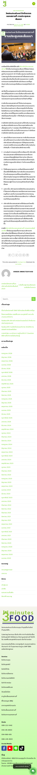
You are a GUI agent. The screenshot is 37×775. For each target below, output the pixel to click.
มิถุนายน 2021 (6, 520)
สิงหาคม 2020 (6, 543)
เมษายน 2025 (6, 410)
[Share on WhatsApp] (9, 255)
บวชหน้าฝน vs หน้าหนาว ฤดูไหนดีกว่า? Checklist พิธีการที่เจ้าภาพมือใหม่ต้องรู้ (17, 334)
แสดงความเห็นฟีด (7, 592)
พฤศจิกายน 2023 (7, 463)
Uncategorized (18, 10)
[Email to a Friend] (20, 255)
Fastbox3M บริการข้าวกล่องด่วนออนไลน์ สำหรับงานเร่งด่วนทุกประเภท (18, 321)
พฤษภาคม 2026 (7, 361)
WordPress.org (6, 596)
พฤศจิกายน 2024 (7, 429)
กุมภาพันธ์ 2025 (6, 418)
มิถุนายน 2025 (6, 403)
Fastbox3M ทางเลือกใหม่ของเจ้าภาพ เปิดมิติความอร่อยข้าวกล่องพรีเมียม (17, 328)
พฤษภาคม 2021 (6, 524)
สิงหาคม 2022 (6, 509)
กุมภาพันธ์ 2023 (6, 497)
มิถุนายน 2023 (6, 482)
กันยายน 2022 (6, 505)
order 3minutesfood (22, 25)
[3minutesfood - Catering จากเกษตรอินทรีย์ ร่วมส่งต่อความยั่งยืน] (4, 3)
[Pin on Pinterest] (23, 255)
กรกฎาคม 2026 (6, 353)
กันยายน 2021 (6, 512)
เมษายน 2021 (5, 528)
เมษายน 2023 (6, 490)
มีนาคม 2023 (5, 493)
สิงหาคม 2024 (6, 440)
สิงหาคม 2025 (6, 395)
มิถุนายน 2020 (6, 550)
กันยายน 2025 (6, 391)
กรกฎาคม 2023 (6, 478)
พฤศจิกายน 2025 (7, 384)
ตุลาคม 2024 (5, 433)
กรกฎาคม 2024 (6, 444)
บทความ (4, 573)
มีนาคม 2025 (5, 414)
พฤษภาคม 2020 (7, 554)
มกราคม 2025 (6, 421)
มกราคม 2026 (6, 376)
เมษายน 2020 (6, 558)
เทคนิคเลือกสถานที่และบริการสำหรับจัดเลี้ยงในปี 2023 (9, 286)
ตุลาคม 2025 (5, 387)
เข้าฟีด (3, 589)
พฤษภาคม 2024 (6, 452)
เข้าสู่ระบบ (4, 585)
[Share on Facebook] (13, 255)
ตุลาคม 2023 (5, 467)
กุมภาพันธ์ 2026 (6, 372)
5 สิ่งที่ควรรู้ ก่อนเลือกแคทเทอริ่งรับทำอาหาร (27, 286)
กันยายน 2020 (6, 539)
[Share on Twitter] (16, 255)
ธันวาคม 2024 (6, 425)
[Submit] (34, 299)
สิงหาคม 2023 (6, 475)
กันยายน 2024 (6, 437)
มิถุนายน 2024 (6, 448)
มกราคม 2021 (6, 535)
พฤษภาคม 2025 (6, 406)
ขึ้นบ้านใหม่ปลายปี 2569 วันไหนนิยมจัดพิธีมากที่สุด (18, 310)
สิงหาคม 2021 (6, 516)
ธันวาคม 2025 (6, 380)
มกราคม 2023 (6, 501)
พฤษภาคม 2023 (6, 486)
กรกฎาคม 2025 (6, 399)
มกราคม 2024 (6, 459)
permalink (18, 264)
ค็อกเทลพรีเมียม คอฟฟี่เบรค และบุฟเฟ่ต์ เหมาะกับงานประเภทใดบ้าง (17, 315)
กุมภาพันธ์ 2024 (6, 456)
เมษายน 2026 (6, 365)
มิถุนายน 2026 (6, 357)
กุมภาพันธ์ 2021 (6, 531)
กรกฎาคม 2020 (6, 547)
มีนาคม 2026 (5, 368)
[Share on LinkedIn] (27, 255)
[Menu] (33, 3)
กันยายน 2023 (6, 471)
